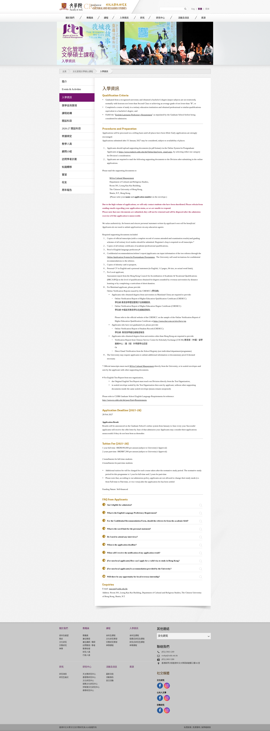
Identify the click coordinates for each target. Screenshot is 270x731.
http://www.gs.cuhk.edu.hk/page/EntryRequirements (124, 400)
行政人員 (86, 655)
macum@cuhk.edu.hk (118, 589)
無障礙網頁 (206, 727)
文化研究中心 (88, 681)
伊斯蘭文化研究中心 (91, 687)
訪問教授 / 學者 (89, 645)
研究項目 (63, 674)
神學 (61, 649)
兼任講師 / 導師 (89, 642)
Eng (193, 9)
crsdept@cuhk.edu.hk (170, 656)
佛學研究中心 (88, 690)
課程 (106, 17)
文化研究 (63, 642)
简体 (207, 9)
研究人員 (86, 652)
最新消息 (110, 674)
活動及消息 (183, 17)
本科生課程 (110, 635)
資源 (203, 17)
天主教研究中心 (89, 674)
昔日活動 (110, 681)
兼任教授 (86, 639)
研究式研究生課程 (137, 642)
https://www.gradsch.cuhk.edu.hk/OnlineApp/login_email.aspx (145, 152)
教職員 (90, 17)
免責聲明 (196, 727)
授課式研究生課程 (137, 639)
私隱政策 (187, 727)
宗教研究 (63, 645)
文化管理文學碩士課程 (83, 71)
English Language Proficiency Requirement (133, 115)
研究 (142, 17)
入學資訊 (124, 17)
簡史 (61, 639)
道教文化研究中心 (90, 684)
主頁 (64, 71)
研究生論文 (64, 677)
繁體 (200, 9)
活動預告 (110, 677)
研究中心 (160, 17)
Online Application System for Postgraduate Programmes (131, 257)
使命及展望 (64, 635)
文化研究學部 (111, 639)
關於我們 (70, 17)
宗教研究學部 (111, 642)
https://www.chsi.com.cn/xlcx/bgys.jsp (169, 321)
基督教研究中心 (89, 677)
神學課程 (110, 645)
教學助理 (86, 649)
